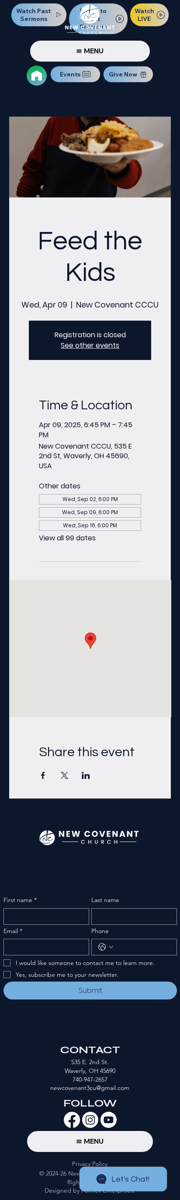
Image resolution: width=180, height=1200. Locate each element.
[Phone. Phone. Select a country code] (105, 947)
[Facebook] (72, 1120)
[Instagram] (90, 1120)
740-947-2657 (90, 1079)
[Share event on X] (64, 775)
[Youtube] (108, 1120)
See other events (90, 345)
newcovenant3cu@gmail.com (89, 1088)
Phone (100, 931)
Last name (105, 900)
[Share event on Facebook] (43, 775)
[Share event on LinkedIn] (86, 775)
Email (12, 931)
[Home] (37, 76)
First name (20, 900)
